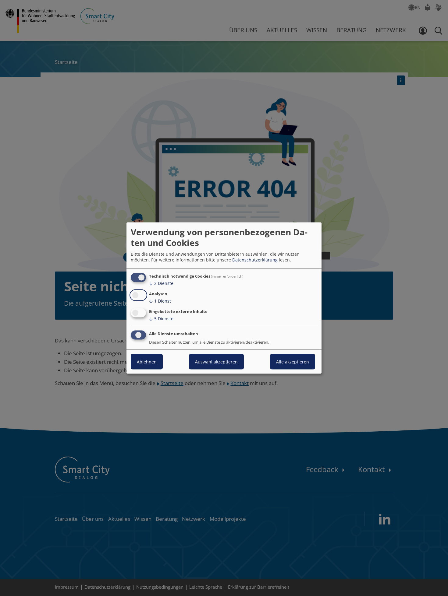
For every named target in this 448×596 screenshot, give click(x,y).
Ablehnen (147, 361)
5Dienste (161, 318)
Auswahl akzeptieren (216, 361)
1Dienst (160, 301)
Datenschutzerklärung (255, 260)
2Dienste (161, 283)
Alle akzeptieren (292, 361)
